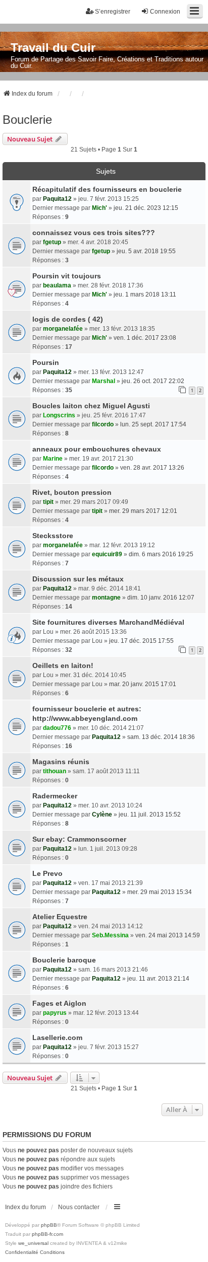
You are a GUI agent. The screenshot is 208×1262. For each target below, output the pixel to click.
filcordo (103, 424)
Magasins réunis (60, 762)
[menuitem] (21, 1252)
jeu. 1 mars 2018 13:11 (145, 294)
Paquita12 (57, 198)
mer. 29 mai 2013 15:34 (159, 892)
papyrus (55, 1012)
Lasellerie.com (57, 1037)
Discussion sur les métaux (78, 579)
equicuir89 (107, 554)
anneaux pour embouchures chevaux (96, 449)
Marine (53, 458)
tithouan (54, 771)
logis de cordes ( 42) (67, 319)
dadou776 (57, 727)
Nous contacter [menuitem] (78, 1207)
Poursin (45, 362)
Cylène (102, 814)
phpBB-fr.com (47, 1234)
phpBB (49, 1225)
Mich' (99, 207)
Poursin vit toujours (66, 276)
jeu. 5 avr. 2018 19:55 (146, 251)
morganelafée (63, 328)
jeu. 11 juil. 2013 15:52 (150, 814)
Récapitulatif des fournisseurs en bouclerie (107, 189)
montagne (106, 597)
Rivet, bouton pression (72, 492)
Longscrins (59, 415)
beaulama (57, 285)
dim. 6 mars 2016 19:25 (161, 554)
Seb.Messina (110, 935)
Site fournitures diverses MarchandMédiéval (108, 622)
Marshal (103, 381)
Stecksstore (52, 536)
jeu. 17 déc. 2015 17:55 (141, 640)
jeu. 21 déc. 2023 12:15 (146, 207)
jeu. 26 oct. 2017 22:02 (153, 381)
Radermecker (54, 796)
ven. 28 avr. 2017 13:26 (152, 467)
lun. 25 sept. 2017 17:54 (153, 424)
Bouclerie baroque (64, 960)
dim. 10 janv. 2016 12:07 (160, 597)
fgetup (52, 242)
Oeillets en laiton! (62, 665)
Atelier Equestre (59, 917)
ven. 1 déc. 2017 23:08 (145, 337)
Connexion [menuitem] (165, 11)
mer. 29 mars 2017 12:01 (143, 510)
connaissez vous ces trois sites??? (93, 233)
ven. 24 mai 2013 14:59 (167, 935)
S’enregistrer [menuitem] (112, 11)
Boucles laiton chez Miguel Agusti (91, 406)
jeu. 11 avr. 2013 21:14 (158, 978)
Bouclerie (27, 119)
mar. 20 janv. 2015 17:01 (142, 684)
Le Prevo (47, 873)
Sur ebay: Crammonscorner (79, 839)
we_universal (33, 1243)
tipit (48, 501)
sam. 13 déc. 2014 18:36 (161, 736)
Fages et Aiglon (59, 1003)
